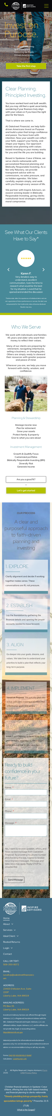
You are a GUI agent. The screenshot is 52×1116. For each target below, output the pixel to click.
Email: (8, 799)
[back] (8, 269)
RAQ (10, 1055)
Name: (8, 787)
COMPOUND (18, 1059)
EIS (14, 1055)
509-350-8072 (11, 964)
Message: (10, 823)
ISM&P (29, 1055)
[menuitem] (26, 918)
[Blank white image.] (6, 6)
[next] (44, 269)
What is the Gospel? (26, 1109)
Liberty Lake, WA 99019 (16, 995)
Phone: (8, 811)
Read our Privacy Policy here (19, 872)
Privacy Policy (31, 1073)
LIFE (25, 1059)
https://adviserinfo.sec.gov (13, 1032)
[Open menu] (46, 6)
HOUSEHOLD (21, 1055)
